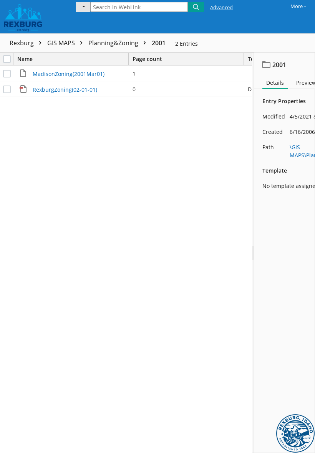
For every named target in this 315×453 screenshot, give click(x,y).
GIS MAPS (61, 43)
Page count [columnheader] (147, 59)
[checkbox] (7, 59)
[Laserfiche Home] (32, 16)
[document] (284, 253)
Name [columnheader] (25, 59)
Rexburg (22, 43)
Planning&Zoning (114, 43)
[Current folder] (83, 7)
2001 (159, 43)
